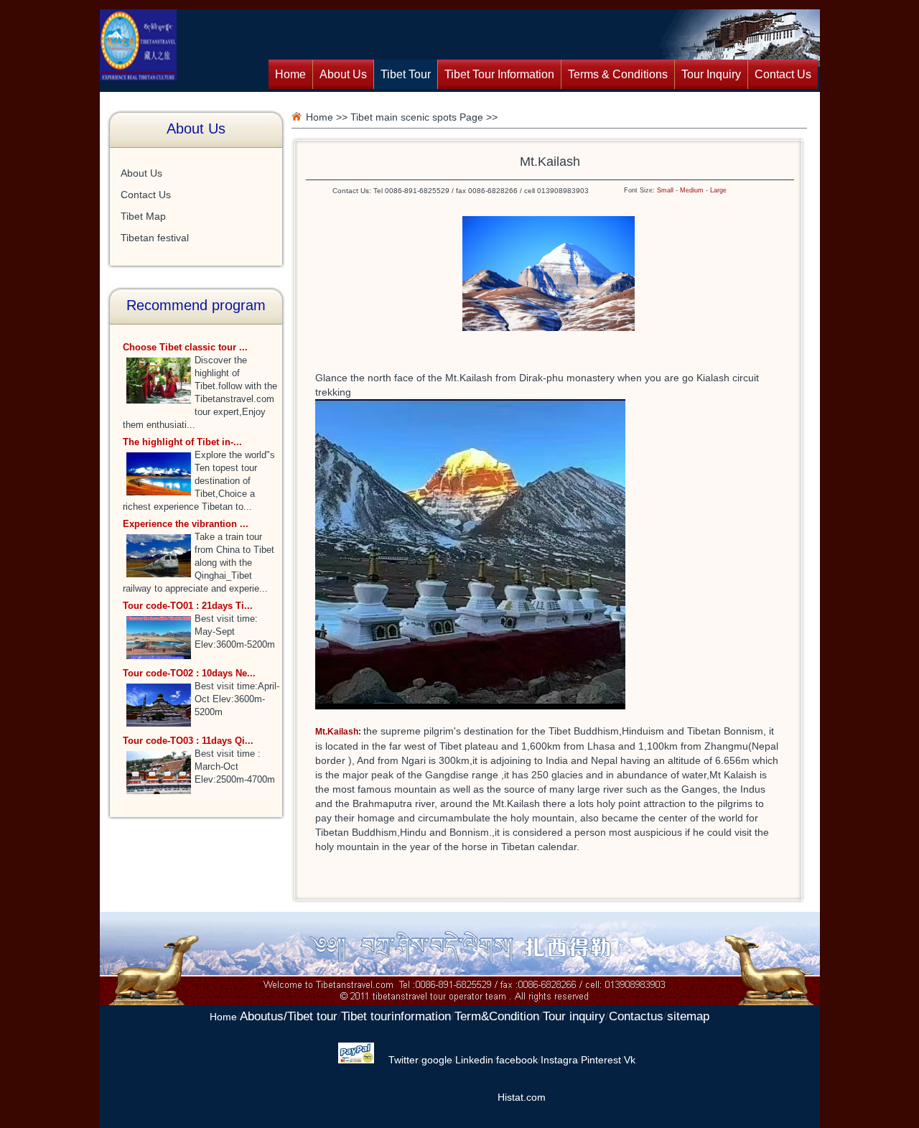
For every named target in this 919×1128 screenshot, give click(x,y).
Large (718, 190)
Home (290, 74)
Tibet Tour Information (499, 74)
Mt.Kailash (336, 732)
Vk (629, 1060)
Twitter (403, 1060)
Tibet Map (143, 216)
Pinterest (601, 1060)
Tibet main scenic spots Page (416, 117)
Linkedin (474, 1060)
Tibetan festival (155, 237)
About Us (343, 74)
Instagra (559, 1060)
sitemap (688, 1016)
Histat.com (522, 1097)
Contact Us (783, 74)
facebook (517, 1060)
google (436, 1060)
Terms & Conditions (618, 74)
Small (665, 190)
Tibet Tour (406, 74)
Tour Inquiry (711, 74)
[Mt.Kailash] (548, 327)
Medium (692, 190)
